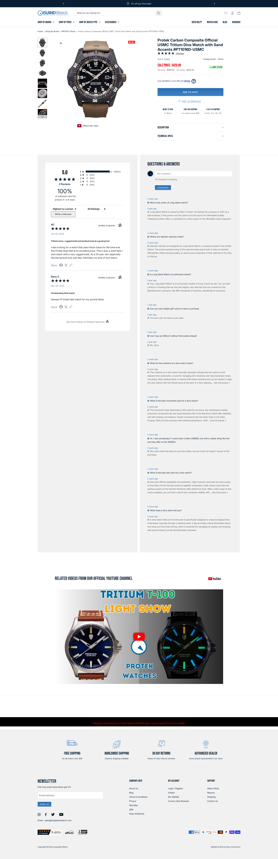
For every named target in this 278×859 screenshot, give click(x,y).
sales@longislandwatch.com (58, 820)
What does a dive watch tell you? (166, 510)
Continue (163, 187)
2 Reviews (180, 53)
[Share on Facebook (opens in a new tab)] (61, 265)
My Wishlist (173, 797)
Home (40, 31)
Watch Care (212, 22)
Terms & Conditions (138, 797)
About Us (133, 788)
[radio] (102, 171)
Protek (167, 59)
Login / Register (175, 788)
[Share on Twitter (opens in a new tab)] (66, 265)
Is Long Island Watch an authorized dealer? (170, 274)
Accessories (110, 22)
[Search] (159, 13)
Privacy (132, 801)
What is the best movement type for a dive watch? (174, 400)
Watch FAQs (213, 788)
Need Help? (197, 22)
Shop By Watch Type (88, 22)
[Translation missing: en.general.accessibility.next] (214, 3)
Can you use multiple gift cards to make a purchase (174, 308)
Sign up (44, 804)
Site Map (133, 805)
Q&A (131, 809)
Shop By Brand (44, 22)
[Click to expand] (60, 43)
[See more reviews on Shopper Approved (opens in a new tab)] (70, 265)
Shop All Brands (136, 813)
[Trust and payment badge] (49, 832)
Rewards (236, 22)
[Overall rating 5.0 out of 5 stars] (166, 53)
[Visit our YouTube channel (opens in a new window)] (214, 579)
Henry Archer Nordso (164, 485)
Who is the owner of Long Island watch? (169, 202)
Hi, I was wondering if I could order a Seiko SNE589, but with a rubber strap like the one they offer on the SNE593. (188, 440)
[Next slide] (42, 117)
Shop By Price (65, 22)
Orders (171, 792)
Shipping (211, 797)
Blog (225, 22)
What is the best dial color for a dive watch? (171, 472)
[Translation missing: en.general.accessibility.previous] (63, 3)
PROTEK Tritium (68, 31)
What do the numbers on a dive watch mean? (171, 363)
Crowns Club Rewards (178, 801)
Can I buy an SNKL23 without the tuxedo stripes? (173, 336)
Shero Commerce (233, 847)
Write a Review (63, 214)
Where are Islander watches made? (167, 236)
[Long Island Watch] (53, 13)
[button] (42, 42)
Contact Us (212, 801)
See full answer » (222, 382)
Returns (210, 792)
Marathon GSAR (209, 413)
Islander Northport (177, 489)
